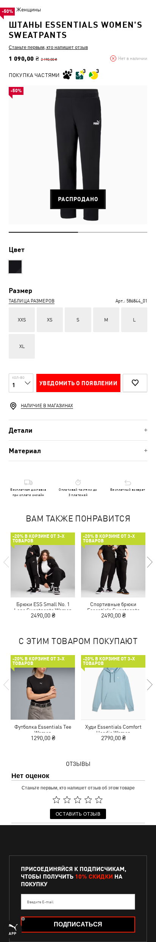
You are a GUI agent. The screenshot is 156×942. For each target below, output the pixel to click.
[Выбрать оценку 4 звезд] (88, 800)
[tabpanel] (78, 154)
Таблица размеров (32, 301)
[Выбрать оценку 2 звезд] (67, 800)
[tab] (78, 430)
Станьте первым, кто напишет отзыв (48, 47)
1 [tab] (43, 232)
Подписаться (78, 924)
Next (149, 562)
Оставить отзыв (78, 813)
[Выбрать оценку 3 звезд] (78, 800)
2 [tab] (112, 232)
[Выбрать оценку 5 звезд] (99, 800)
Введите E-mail (40, 901)
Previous (7, 562)
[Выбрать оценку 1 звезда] (56, 800)
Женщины (28, 9)
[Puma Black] (15, 267)
